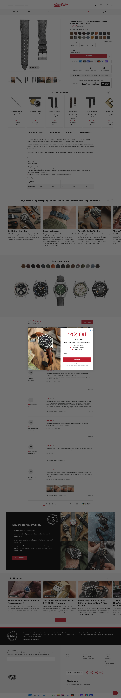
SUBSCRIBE (77, 359)
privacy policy (74, 366)
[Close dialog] (91, 330)
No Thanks (77, 363)
